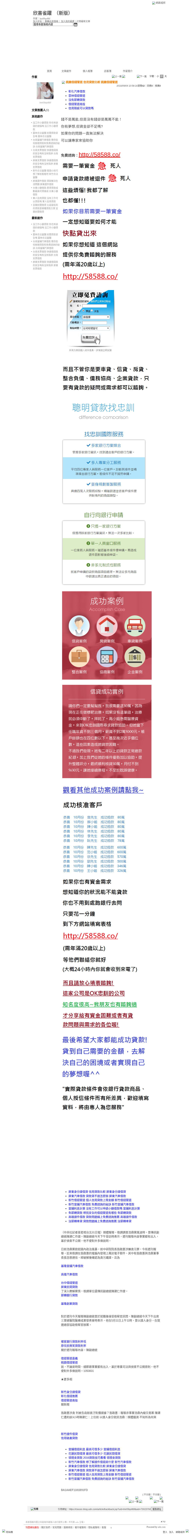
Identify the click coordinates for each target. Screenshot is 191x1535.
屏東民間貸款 (69, 1286)
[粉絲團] (3, 1530)
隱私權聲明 (93, 1527)
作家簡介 (128, 71)
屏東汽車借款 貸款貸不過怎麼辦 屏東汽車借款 (97, 1196)
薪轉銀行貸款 (69, 1295)
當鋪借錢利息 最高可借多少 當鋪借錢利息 (94, 1449)
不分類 (147, 1494)
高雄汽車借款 (69, 1274)
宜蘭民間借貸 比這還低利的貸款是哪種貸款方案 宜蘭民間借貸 (45, 208)
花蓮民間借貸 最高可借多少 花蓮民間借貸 (94, 1453)
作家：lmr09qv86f (41, 18)
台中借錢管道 (69, 1282)
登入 (165, 1532)
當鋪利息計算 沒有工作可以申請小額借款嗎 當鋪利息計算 (104, 1208)
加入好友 (37, 21)
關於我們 (45, 1527)
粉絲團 (9, 1532)
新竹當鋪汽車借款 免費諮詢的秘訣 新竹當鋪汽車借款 (101, 1204)
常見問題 (56, 1527)
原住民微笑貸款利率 (73, 1345)
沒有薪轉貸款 (76, 99)
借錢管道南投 (76, 104)
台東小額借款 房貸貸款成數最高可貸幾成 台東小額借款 (45, 191)
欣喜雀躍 (42, 13)
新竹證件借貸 (69, 1434)
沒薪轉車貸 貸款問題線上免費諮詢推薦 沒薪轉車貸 (99, 1221)
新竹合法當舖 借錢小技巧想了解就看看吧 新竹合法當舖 (45, 174)
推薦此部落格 (51, 21)
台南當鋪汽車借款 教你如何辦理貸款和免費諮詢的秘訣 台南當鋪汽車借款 (46, 143)
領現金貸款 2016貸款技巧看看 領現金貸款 (94, 1457)
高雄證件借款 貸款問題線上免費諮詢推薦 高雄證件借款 (102, 1216)
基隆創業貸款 (69, 1303)
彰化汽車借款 (76, 91)
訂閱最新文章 (83, 21)
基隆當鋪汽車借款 (72, 1266)
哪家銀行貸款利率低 (73, 1341)
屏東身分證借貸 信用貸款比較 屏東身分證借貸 (97, 1191)
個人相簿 (88, 71)
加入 (171, 1532)
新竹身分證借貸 (71, 1392)
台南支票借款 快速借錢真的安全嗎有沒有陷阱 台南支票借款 (45, 153)
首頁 (49, 71)
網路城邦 (160, 2)
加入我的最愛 (67, 21)
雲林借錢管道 (76, 95)
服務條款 (68, 1527)
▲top (162, 1521)
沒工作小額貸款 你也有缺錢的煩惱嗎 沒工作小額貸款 (45, 126)
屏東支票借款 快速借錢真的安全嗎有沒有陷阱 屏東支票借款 (45, 164)
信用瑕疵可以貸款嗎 (81, 108)
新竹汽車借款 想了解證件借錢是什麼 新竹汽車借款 (99, 1462)
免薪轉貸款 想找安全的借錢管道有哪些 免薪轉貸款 (99, 1212)
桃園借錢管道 (69, 1362)
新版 (63, 13)
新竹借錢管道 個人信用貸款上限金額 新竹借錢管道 (99, 1200)
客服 (104, 1527)
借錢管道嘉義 (69, 1358)
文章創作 (66, 71)
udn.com (161, 1527)
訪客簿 (107, 71)
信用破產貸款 (69, 1438)
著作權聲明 (80, 1527)
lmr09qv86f (45, 102)
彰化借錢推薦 (69, 1396)
